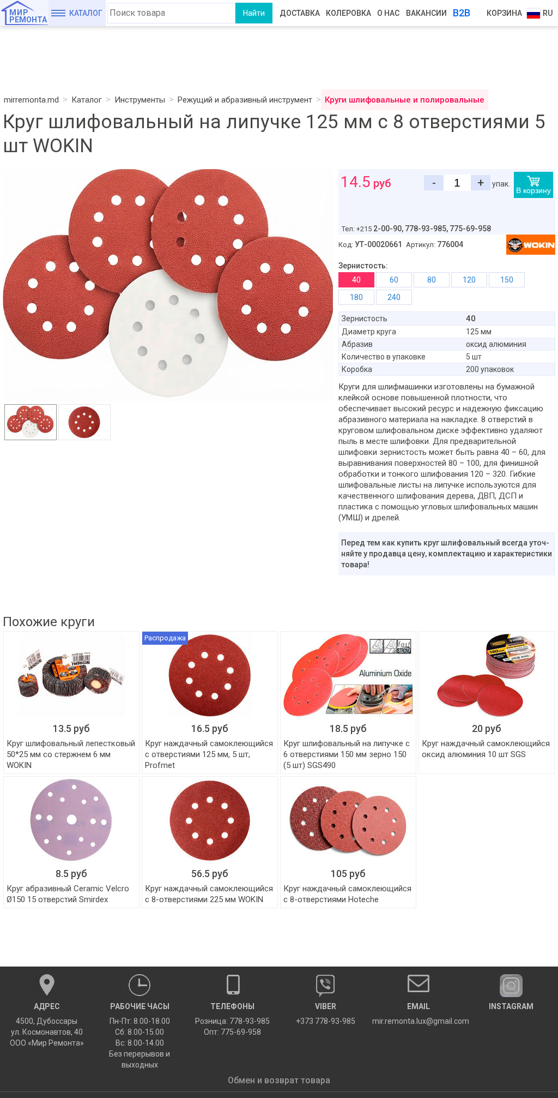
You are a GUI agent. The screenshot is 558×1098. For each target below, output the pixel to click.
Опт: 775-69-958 (232, 1032)
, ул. (47, 1024)
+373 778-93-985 (325, 1013)
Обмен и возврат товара (279, 1080)
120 (469, 279)
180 (356, 297)
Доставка (300, 13)
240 (394, 297)
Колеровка (348, 13)
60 (394, 279)
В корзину (533, 190)
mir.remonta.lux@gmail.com (418, 1013)
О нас (388, 13)
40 (356, 279)
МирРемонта (28, 16)
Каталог (85, 13)
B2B (461, 13)
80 (431, 279)
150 (506, 279)
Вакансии (426, 13)
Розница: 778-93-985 (232, 1021)
